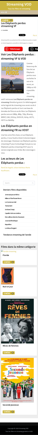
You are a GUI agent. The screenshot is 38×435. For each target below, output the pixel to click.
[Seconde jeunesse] (17, 380)
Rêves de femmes (11, 345)
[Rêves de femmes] (17, 321)
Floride (6, 255)
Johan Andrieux (19, 167)
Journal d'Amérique (11, 221)
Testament (8, 206)
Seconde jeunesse (11, 404)
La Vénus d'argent (10, 228)
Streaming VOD (19, 4)
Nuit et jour (8, 286)
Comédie (5, 20)
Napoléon (8, 224)
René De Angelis (7, 167)
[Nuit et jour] (7, 275)
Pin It (35, 35)
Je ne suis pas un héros (12, 194)
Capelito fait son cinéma (13, 213)
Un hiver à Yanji (9, 209)
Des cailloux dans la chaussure (14, 217)
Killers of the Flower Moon (13, 198)
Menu (3, 12)
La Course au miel (10, 202)
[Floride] (8, 251)
